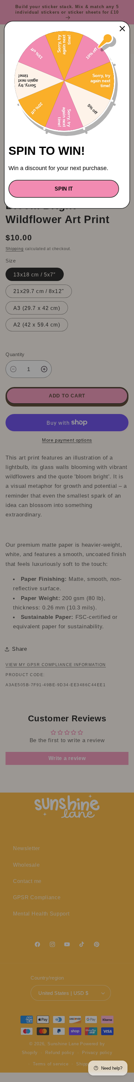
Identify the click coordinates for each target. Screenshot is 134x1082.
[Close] (122, 28)
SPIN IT (64, 189)
